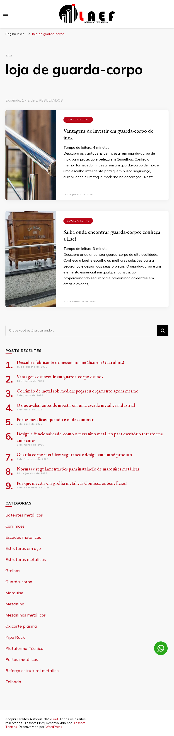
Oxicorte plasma (21, 626)
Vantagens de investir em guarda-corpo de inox (108, 134)
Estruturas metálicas (25, 559)
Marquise (14, 592)
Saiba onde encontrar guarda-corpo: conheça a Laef (111, 235)
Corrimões (14, 526)
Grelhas (12, 570)
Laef (54, 719)
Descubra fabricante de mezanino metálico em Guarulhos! (70, 362)
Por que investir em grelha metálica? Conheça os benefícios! (72, 483)
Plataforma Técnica (24, 648)
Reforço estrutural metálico (32, 670)
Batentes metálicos (24, 515)
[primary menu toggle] (5, 14)
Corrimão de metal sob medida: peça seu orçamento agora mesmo (77, 391)
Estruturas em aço (23, 548)
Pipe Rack (15, 637)
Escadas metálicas (23, 537)
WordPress (53, 727)
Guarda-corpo (78, 119)
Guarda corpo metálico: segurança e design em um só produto (74, 455)
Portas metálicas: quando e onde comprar (55, 419)
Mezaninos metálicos (25, 615)
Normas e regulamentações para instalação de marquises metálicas (78, 469)
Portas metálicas (21, 659)
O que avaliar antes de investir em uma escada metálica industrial (76, 405)
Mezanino (14, 604)
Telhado (13, 681)
